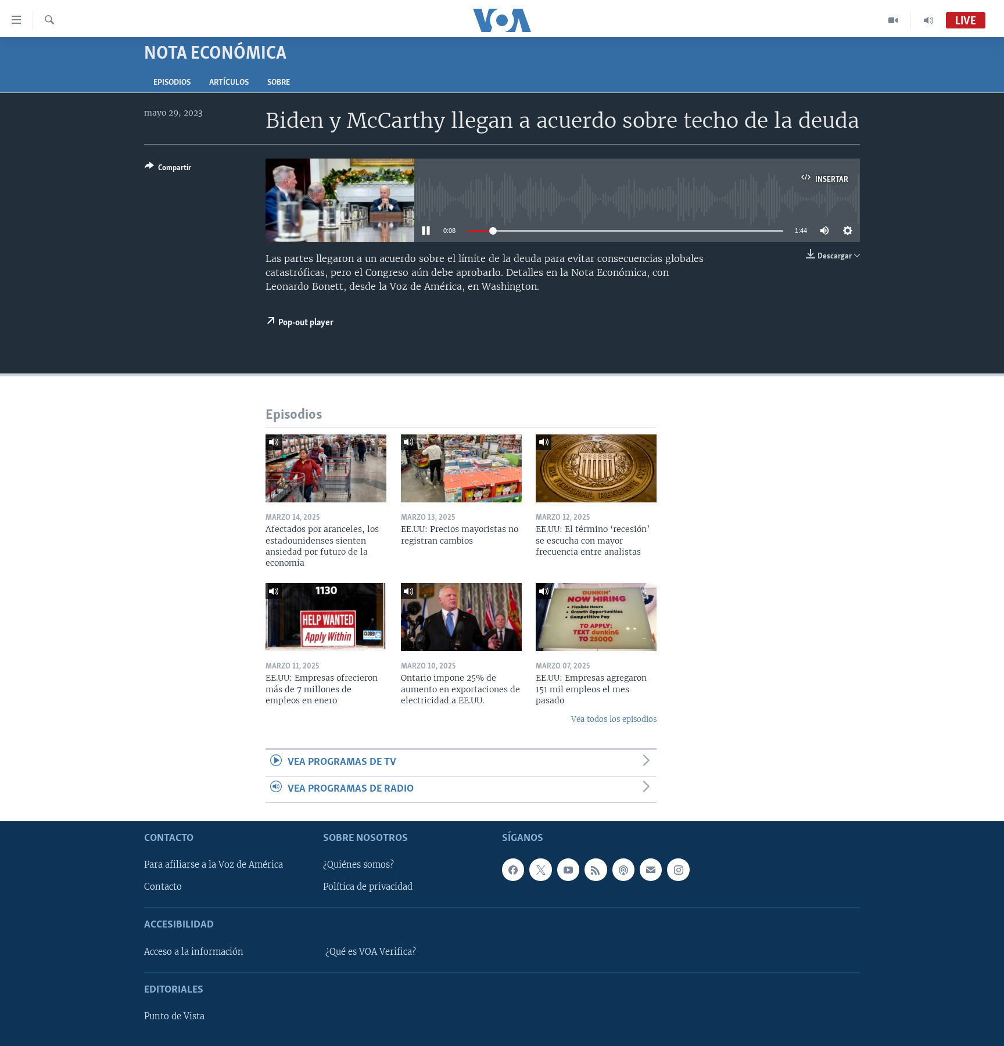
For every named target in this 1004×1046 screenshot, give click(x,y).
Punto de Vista (174, 1016)
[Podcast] (623, 869)
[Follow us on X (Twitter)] (540, 869)
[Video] (893, 20)
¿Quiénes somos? (358, 865)
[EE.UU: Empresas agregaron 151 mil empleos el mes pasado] (596, 617)
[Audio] (928, 20)
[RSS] (596, 869)
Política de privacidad (368, 887)
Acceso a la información (193, 952)
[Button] (168, 170)
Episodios (172, 82)
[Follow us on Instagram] (678, 869)
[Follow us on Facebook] (513, 869)
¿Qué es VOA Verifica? (370, 952)
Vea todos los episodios (614, 719)
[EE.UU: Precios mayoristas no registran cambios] (461, 468)
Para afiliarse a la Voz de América (213, 865)
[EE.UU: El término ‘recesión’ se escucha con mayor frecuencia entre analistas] (596, 468)
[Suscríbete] (651, 869)
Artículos (229, 82)
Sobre (278, 82)
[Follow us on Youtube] (568, 869)
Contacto (163, 887)
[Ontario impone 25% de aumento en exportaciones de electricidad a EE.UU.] (461, 617)
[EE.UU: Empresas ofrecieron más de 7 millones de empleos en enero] (326, 617)
